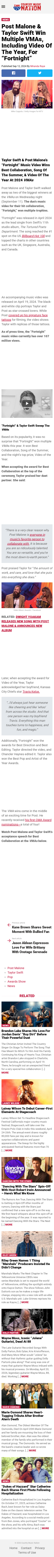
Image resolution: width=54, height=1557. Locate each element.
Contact (26, 1548)
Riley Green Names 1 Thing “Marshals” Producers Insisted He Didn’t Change (26, 1264)
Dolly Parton (10, 1333)
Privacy (40, 1548)
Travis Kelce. (31, 691)
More (5, 1072)
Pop (10, 977)
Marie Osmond (11, 1407)
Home (13, 1548)
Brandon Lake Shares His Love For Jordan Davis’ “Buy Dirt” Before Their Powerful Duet (26, 1034)
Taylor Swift (15, 972)
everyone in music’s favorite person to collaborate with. (26, 539)
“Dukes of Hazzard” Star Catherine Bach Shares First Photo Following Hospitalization (26, 1490)
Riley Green (9, 1255)
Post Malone (16, 968)
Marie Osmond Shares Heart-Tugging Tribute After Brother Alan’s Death (23, 1416)
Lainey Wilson (11, 1103)
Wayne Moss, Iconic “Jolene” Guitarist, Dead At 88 (22, 1339)
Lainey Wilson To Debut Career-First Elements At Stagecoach (27, 1110)
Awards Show (17, 981)
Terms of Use (27, 1552)
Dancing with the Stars (17, 1181)
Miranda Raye (37, 66)
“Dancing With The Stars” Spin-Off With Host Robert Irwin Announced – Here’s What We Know (26, 1190)
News (6, 19)
